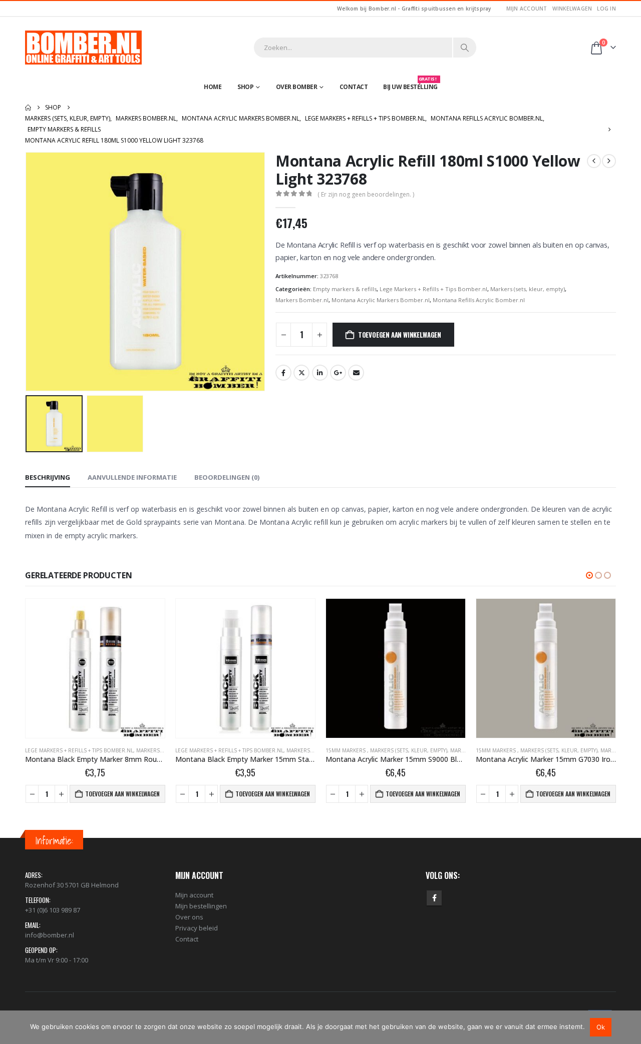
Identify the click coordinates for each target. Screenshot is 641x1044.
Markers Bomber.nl (302, 300)
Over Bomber (296, 87)
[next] (609, 161)
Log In (606, 8)
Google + (338, 373)
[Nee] (628, 1027)
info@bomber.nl (49, 934)
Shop (245, 87)
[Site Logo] (83, 48)
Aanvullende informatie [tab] (132, 477)
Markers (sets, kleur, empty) (527, 289)
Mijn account (526, 8)
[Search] (464, 48)
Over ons (189, 916)
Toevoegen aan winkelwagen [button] (122, 793)
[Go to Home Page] (28, 107)
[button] (27, 271)
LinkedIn (320, 373)
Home (212, 87)
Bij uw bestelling (410, 84)
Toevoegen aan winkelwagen (399, 335)
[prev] (594, 161)
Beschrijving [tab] (47, 477)
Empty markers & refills (345, 289)
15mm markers (346, 750)
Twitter (301, 373)
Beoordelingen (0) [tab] (226, 477)
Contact (354, 87)
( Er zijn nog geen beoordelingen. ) (365, 194)
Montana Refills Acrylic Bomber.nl (479, 300)
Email (356, 373)
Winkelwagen (572, 8)
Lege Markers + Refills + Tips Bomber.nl (433, 289)
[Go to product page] (95, 668)
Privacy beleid (196, 927)
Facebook (283, 373)
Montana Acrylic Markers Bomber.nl (381, 300)
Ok (600, 1027)
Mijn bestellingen (201, 905)
